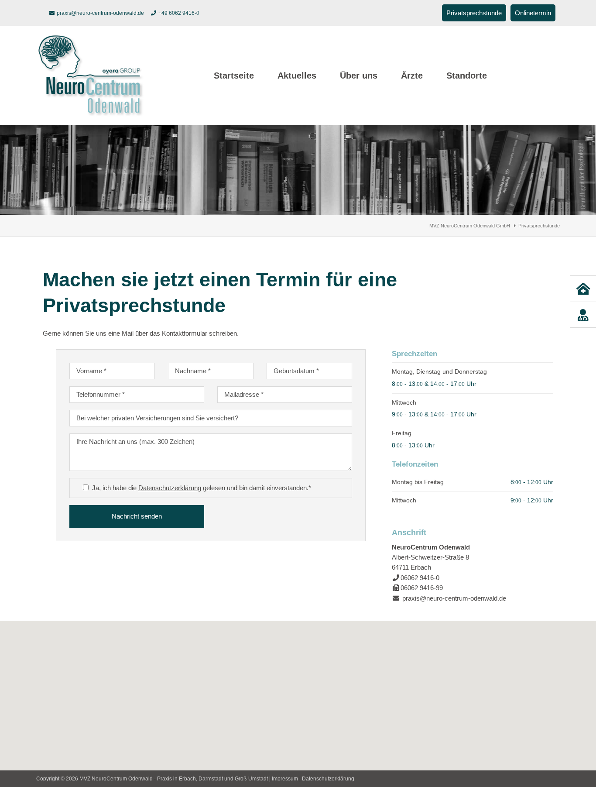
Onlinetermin (533, 13)
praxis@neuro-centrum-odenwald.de (100, 13)
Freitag (401, 433)
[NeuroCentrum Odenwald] (90, 114)
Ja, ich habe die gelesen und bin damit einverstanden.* (201, 487)
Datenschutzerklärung (169, 487)
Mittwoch (404, 402)
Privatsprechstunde (474, 13)
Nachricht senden (137, 516)
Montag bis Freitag (418, 481)
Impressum (285, 779)
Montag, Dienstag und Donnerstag (439, 371)
